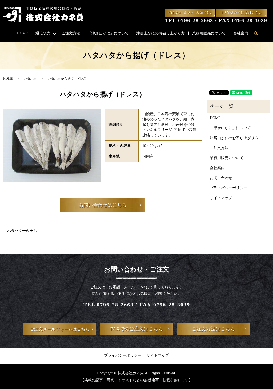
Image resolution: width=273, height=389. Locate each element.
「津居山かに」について (108, 33)
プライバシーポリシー (228, 188)
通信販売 (42, 33)
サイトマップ (221, 198)
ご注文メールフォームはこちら (60, 329)
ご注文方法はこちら (213, 329)
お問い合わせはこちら (103, 205)
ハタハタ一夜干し (22, 231)
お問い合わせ (221, 178)
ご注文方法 (71, 33)
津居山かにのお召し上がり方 (160, 33)
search (258, 34)
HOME (22, 33)
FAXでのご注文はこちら (136, 329)
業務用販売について (209, 33)
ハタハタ (30, 78)
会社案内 (240, 33)
